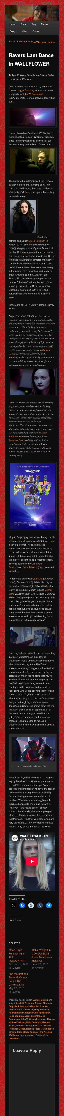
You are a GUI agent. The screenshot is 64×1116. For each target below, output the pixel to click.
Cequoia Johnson (17, 1006)
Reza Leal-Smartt (42, 1025)
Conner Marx (15, 1009)
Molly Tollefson (33, 1022)
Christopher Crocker (37, 1006)
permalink (14, 1038)
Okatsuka (37, 578)
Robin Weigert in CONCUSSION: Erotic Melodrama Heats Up (42, 955)
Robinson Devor (16, 440)
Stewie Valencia (31, 1031)
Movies (44, 999)
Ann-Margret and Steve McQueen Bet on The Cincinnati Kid (18, 979)
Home (12, 23)
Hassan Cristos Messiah (37, 1012)
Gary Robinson (30, 567)
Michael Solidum (17, 1022)
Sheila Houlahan (36, 240)
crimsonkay (29, 1035)
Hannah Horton (16, 1012)
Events (36, 999)
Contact (36, 31)
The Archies (46, 1031)
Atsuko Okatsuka (43, 1003)
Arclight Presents (25, 1003)
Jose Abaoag (48, 1019)
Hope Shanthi (15, 1015)
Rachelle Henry (24, 1025)
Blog (33, 23)
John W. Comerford (32, 94)
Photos (44, 23)
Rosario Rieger (33, 1028)
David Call (28, 1009)
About (23, 23)
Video (24, 31)
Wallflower (14, 1035)
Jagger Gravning (25, 90)
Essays (13, 31)
